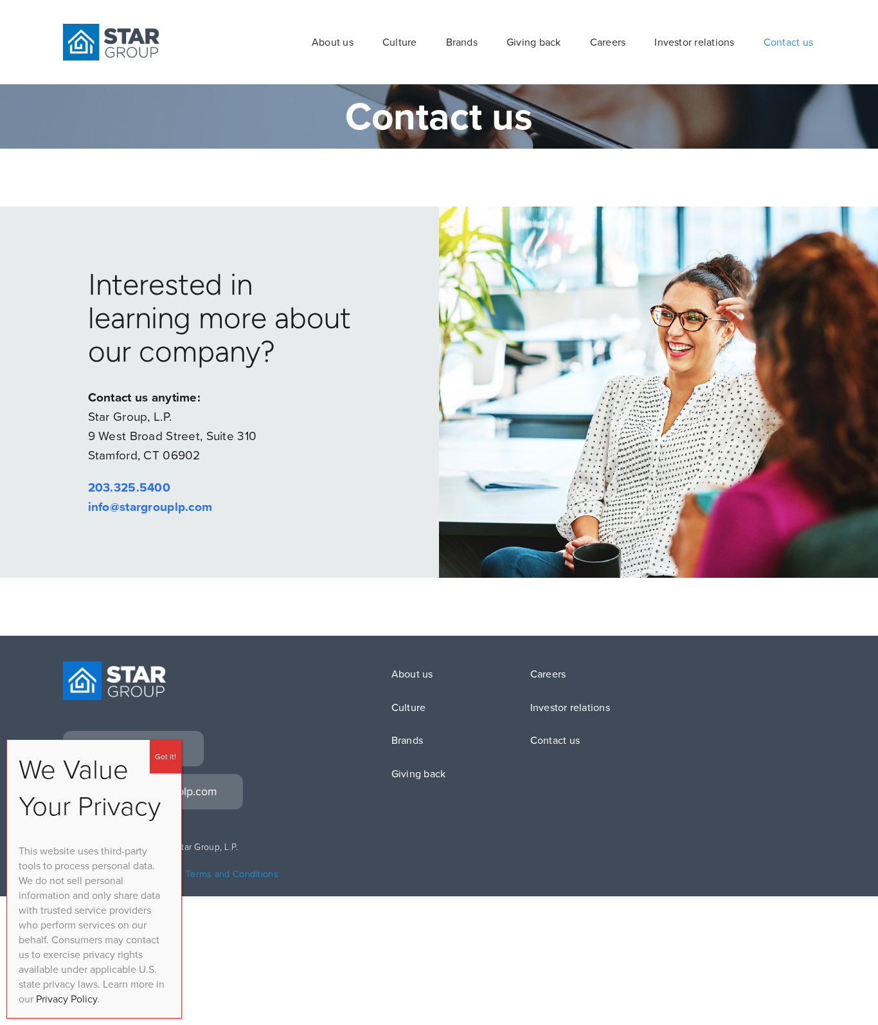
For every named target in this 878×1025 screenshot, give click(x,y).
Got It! (165, 756)
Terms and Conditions (232, 874)
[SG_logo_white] (114, 667)
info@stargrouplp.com (150, 506)
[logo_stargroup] (111, 30)
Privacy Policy (66, 999)
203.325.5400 (129, 487)
